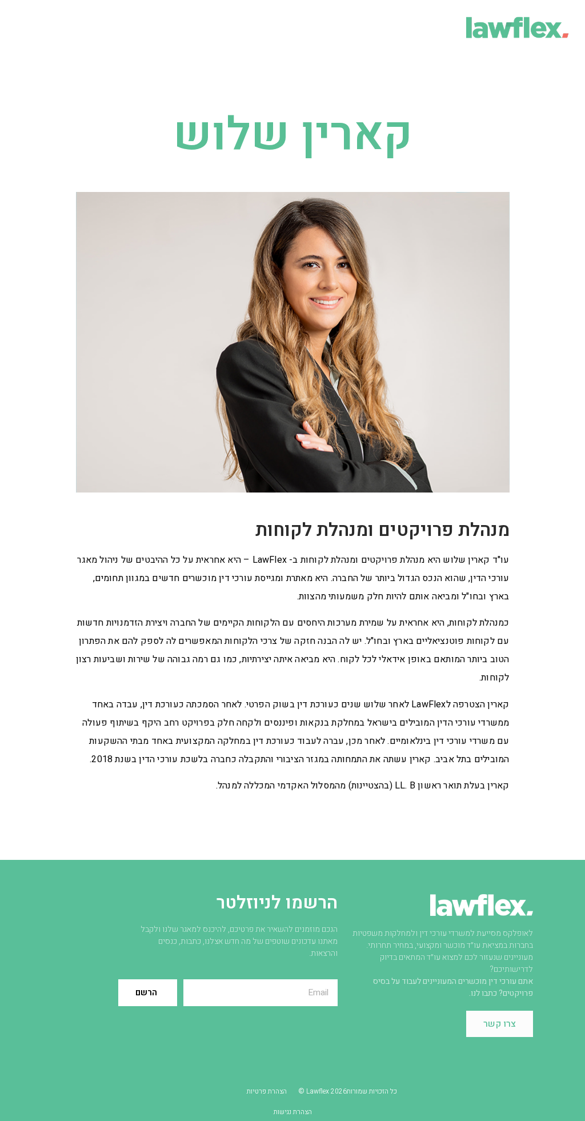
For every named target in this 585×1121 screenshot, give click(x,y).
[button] (99, 27)
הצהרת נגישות (293, 1112)
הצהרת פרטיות (267, 1091)
